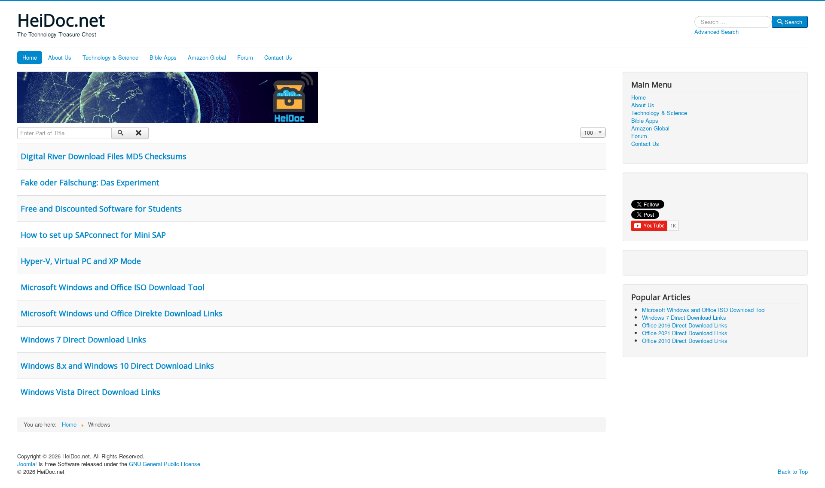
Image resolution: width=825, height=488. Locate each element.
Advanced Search (716, 31)
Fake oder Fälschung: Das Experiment (90, 182)
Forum (245, 57)
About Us (59, 57)
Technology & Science (110, 57)
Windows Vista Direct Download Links (90, 392)
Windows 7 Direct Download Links (83, 339)
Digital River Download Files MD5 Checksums (103, 156)
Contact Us (278, 57)
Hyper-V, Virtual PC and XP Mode (81, 261)
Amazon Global (207, 57)
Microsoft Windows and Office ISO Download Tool (113, 287)
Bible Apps (163, 57)
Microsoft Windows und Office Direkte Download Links (122, 313)
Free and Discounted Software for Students (101, 208)
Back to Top (793, 471)
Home (29, 57)
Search (793, 22)
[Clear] (139, 133)
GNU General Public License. (165, 464)
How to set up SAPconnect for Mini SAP (93, 235)
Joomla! (27, 464)
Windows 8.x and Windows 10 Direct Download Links (117, 366)
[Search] (121, 133)
